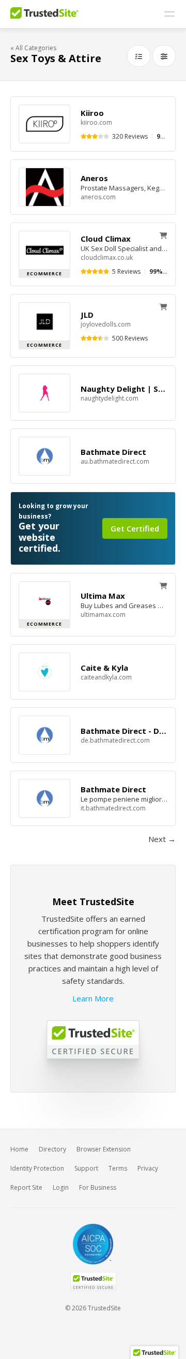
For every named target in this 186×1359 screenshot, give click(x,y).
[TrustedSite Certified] (93, 1281)
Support (86, 1168)
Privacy (147, 1168)
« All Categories (33, 47)
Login (61, 1187)
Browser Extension (103, 1149)
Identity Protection (37, 1168)
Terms (118, 1168)
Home (19, 1149)
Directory (52, 1149)
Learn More (93, 998)
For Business (97, 1187)
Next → (162, 839)
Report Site (26, 1187)
